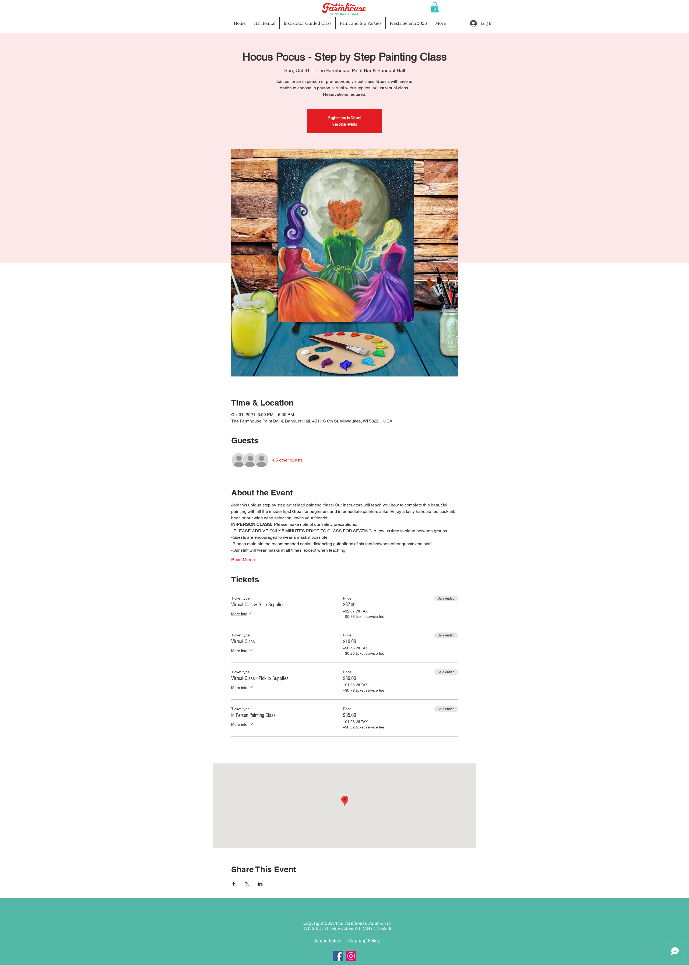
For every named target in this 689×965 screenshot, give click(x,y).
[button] (434, 7)
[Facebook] (338, 956)
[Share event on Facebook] (233, 884)
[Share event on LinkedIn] (260, 884)
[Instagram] (351, 956)
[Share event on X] (246, 884)
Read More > (243, 559)
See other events (344, 124)
